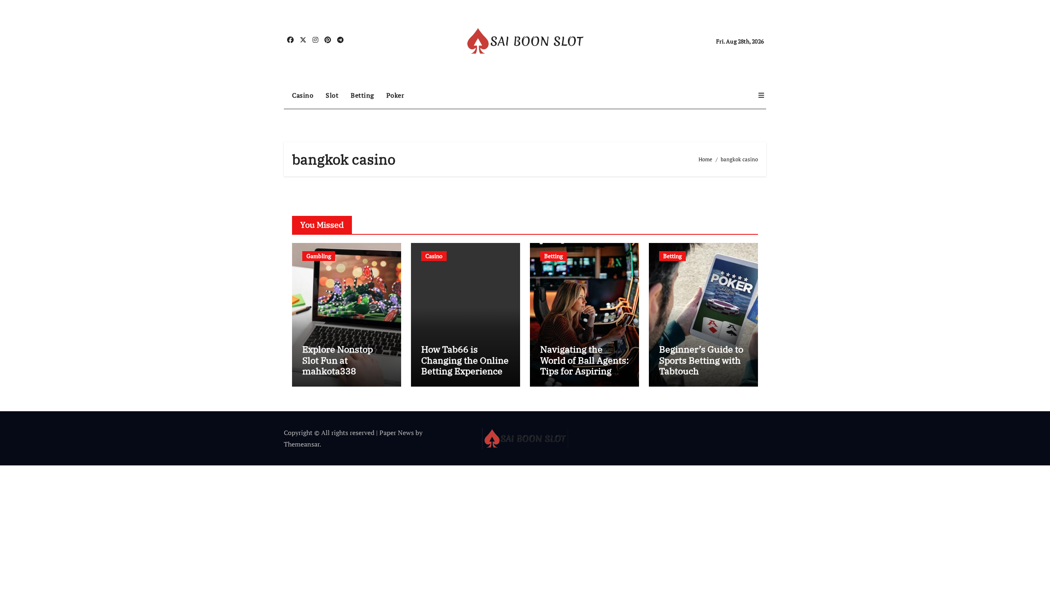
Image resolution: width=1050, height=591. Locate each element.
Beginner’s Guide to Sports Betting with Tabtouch (701, 360)
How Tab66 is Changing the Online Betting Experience (465, 360)
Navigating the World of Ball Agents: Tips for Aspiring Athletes (584, 365)
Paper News (396, 432)
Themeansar (302, 444)
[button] (761, 95)
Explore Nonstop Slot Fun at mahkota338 (337, 360)
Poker (395, 95)
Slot (332, 95)
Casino (302, 95)
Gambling (318, 256)
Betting (362, 95)
